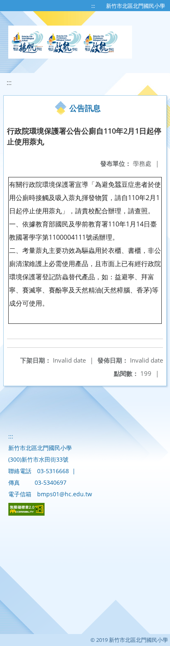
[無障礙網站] (26, 513)
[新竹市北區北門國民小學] (70, 42)
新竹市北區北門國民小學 (135, 5)
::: (93, 5)
